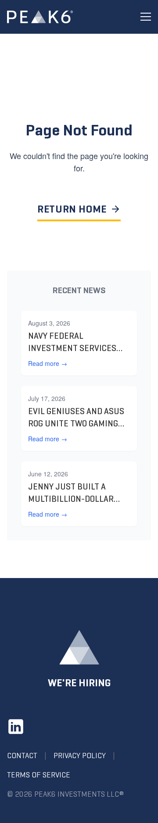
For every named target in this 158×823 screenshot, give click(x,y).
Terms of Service (38, 775)
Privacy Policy (80, 755)
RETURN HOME (72, 209)
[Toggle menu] (145, 17)
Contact (22, 755)
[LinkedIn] (16, 726)
